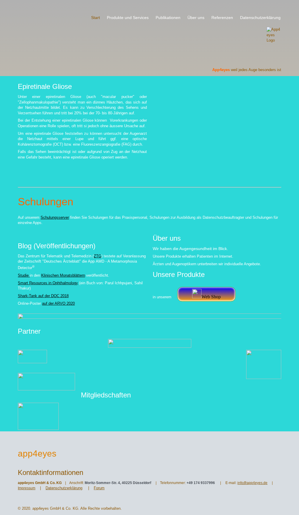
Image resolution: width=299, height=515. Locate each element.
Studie (24, 275)
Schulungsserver (55, 217)
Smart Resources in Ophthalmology (48, 283)
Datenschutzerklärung (64, 488)
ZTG (97, 256)
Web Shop (211, 296)
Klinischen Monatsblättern (63, 275)
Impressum (26, 488)
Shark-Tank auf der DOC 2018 (43, 296)
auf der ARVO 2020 (58, 303)
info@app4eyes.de (252, 483)
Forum (99, 488)
